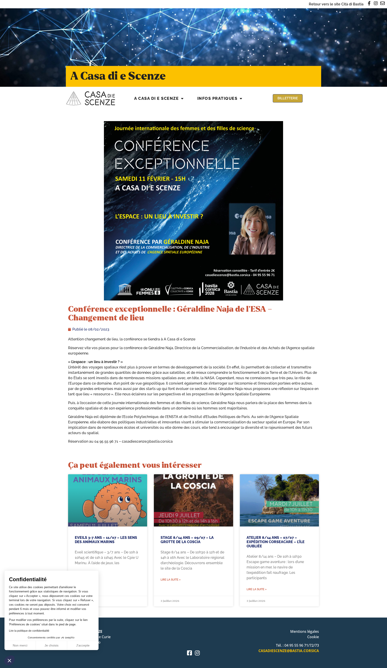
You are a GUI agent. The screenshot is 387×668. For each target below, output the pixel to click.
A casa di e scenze (156, 98)
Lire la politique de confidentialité (29, 630)
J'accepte (83, 645)
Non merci (20, 645)
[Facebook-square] (190, 653)
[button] (9, 660)
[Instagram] (197, 653)
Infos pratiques (217, 98)
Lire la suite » (171, 579)
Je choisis (51, 645)
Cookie (313, 636)
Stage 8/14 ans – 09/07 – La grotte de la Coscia (187, 539)
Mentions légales (304, 631)
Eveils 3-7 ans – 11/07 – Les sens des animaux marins (106, 539)
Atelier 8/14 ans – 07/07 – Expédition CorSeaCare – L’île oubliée (276, 541)
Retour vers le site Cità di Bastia (336, 4)
